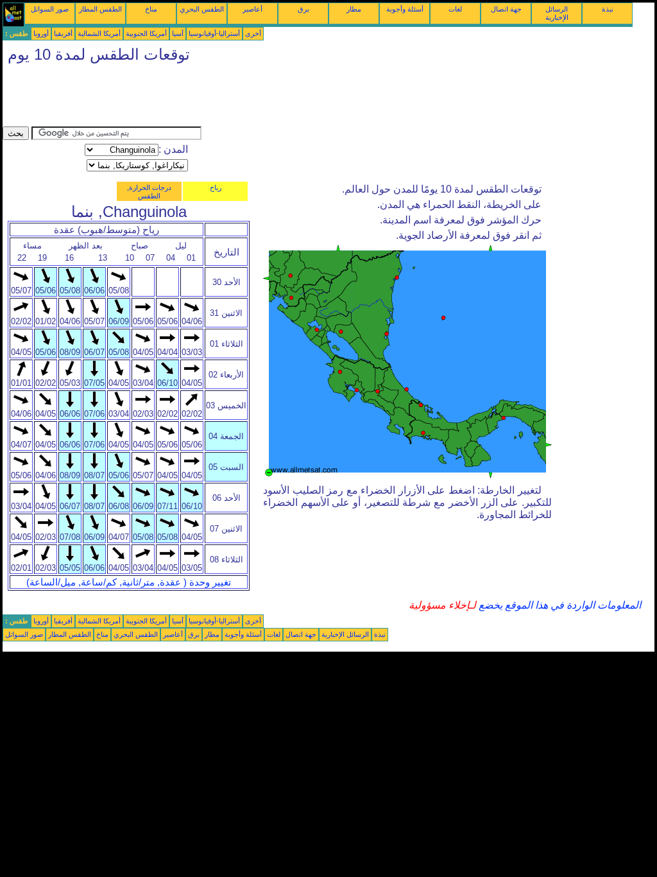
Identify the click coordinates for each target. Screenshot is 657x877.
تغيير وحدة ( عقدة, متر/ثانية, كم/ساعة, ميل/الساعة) (128, 582)
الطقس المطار (100, 9)
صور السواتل (50, 9)
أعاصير (252, 9)
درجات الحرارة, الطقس (149, 192)
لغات (455, 9)
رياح (215, 187)
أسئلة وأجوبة (404, 9)
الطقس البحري (202, 9)
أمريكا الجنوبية (146, 33)
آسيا (177, 33)
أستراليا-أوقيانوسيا (214, 33)
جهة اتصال (506, 9)
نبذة (607, 9)
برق (303, 9)
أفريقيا (63, 33)
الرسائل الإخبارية (556, 13)
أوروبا (41, 33)
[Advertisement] (236, 97)
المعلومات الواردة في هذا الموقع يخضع (558, 605)
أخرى (253, 33)
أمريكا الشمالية (99, 33)
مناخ (151, 9)
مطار (353, 9)
